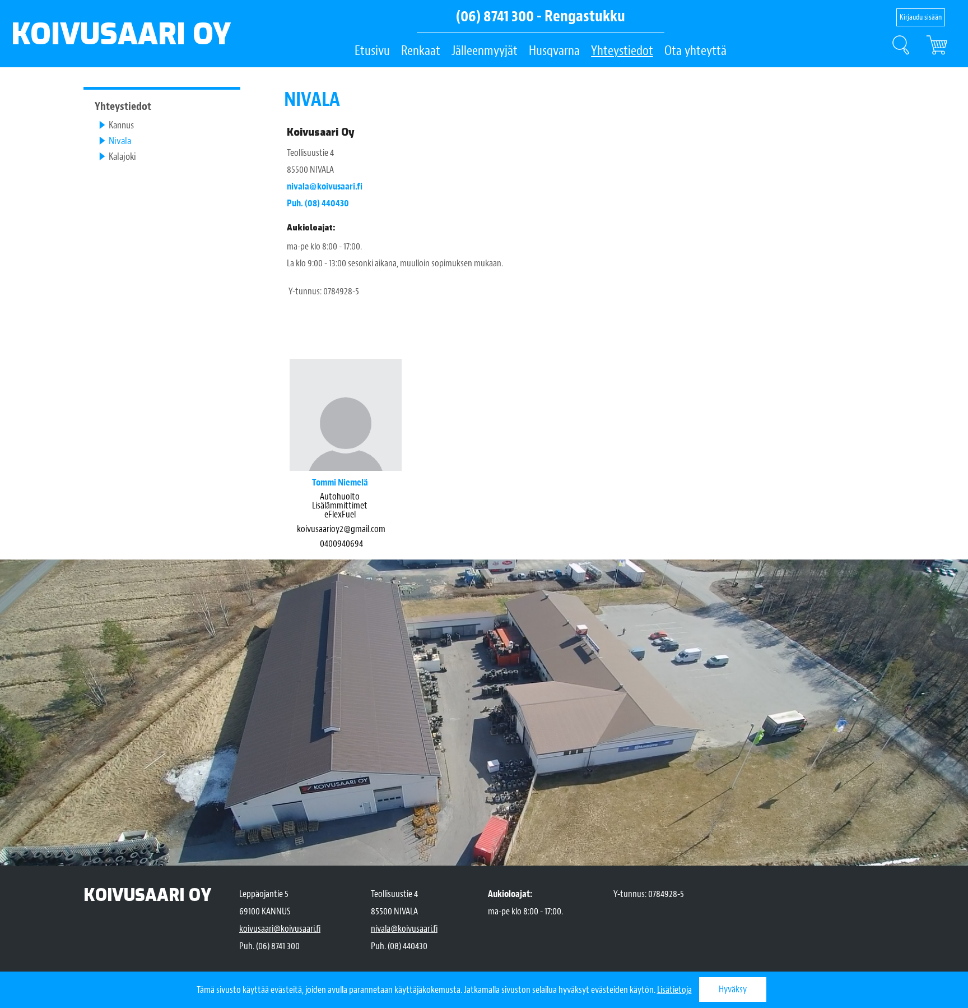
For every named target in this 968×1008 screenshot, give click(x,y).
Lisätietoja (674, 990)
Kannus (121, 125)
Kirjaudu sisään (921, 17)
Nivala (120, 141)
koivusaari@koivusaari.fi (279, 929)
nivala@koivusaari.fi (324, 186)
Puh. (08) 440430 (318, 203)
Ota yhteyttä (695, 50)
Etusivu (372, 50)
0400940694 (341, 543)
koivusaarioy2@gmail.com (341, 529)
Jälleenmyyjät (485, 50)
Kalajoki (122, 156)
